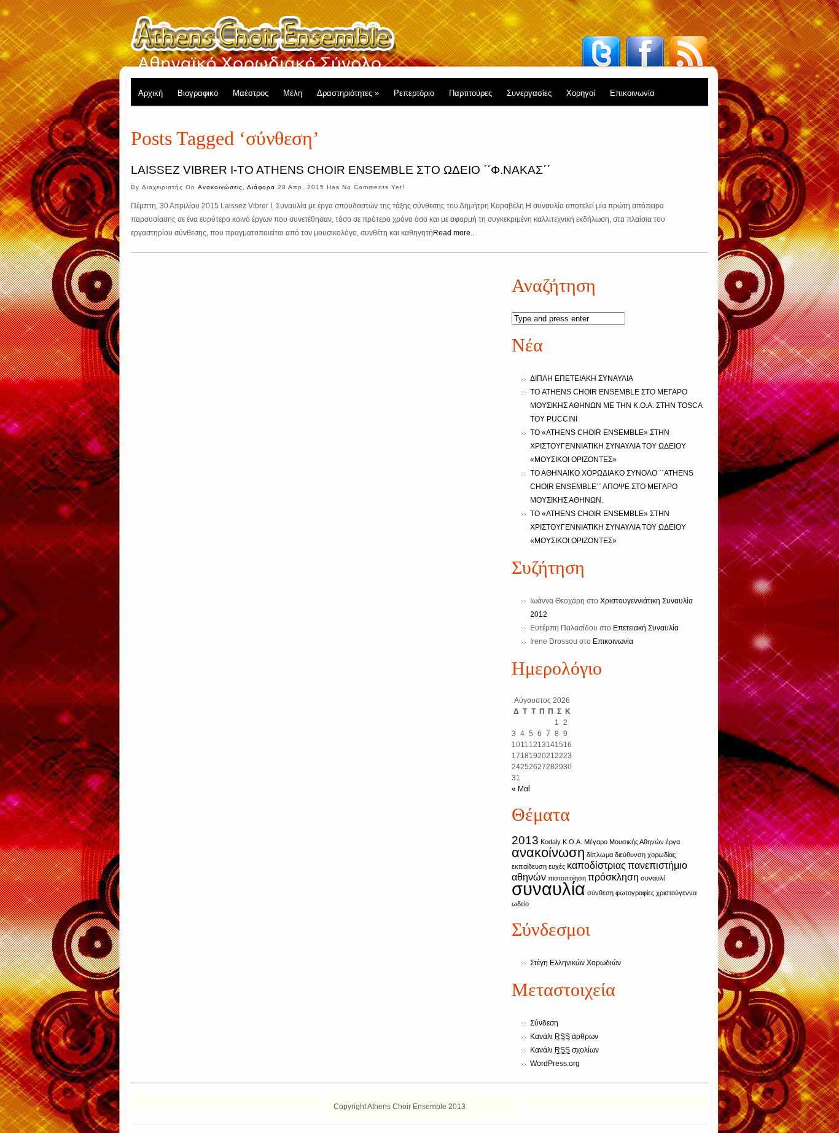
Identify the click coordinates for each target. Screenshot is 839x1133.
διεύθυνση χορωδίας (645, 854)
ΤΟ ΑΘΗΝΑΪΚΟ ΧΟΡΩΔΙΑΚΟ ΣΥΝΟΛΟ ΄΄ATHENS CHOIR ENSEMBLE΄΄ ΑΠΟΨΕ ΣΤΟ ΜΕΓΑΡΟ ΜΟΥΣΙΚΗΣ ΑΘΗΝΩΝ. (611, 486)
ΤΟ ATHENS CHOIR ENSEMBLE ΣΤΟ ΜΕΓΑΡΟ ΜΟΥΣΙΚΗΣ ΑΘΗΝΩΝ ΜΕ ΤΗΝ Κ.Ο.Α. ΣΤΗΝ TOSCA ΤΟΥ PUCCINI (616, 405)
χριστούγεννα (676, 892)
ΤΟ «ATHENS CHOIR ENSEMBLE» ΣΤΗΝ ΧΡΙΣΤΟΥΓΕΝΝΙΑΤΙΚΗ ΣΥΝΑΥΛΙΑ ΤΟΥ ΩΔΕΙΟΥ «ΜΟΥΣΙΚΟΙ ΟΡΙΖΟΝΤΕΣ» (608, 446)
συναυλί (653, 878)
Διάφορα (261, 187)
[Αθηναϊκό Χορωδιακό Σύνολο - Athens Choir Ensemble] (263, 43)
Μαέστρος (250, 93)
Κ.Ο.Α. (572, 841)
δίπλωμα (600, 854)
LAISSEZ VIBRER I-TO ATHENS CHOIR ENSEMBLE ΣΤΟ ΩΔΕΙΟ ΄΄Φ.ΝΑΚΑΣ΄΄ (340, 169)
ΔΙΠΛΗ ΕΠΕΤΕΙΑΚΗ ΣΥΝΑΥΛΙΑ (581, 378)
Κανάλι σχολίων (564, 1050)
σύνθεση (600, 892)
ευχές (556, 866)
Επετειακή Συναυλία (646, 628)
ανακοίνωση (548, 852)
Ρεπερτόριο (414, 93)
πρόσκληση (613, 877)
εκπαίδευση (529, 866)
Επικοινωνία (632, 93)
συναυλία (548, 889)
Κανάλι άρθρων (564, 1036)
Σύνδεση (544, 1023)
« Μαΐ (521, 789)
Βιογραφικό (198, 93)
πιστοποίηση (567, 878)
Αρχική (150, 93)
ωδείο (520, 904)
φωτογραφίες (634, 892)
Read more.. (453, 233)
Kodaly (550, 841)
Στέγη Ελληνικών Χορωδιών (575, 963)
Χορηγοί (580, 93)
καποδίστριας (596, 865)
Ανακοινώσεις (220, 187)
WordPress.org (555, 1063)
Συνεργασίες (529, 93)
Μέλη (292, 93)
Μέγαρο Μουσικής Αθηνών (624, 841)
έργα (673, 841)
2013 (525, 840)
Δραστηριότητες (348, 93)
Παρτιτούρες (470, 93)
